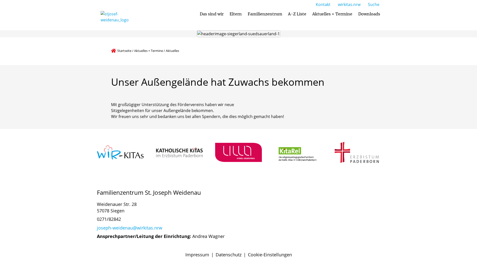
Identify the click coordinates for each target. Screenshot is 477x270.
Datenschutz (228, 255)
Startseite (124, 50)
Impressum (197, 255)
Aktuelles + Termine (148, 50)
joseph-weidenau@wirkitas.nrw (129, 228)
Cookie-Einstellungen (270, 255)
